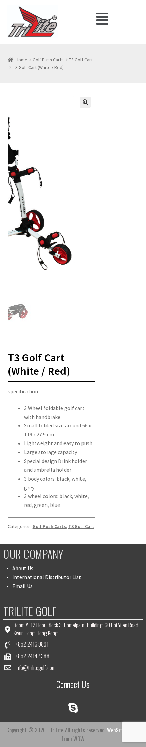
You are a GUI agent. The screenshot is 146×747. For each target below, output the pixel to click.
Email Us (22, 585)
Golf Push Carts (48, 60)
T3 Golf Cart (81, 60)
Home (22, 60)
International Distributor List (46, 577)
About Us (22, 568)
